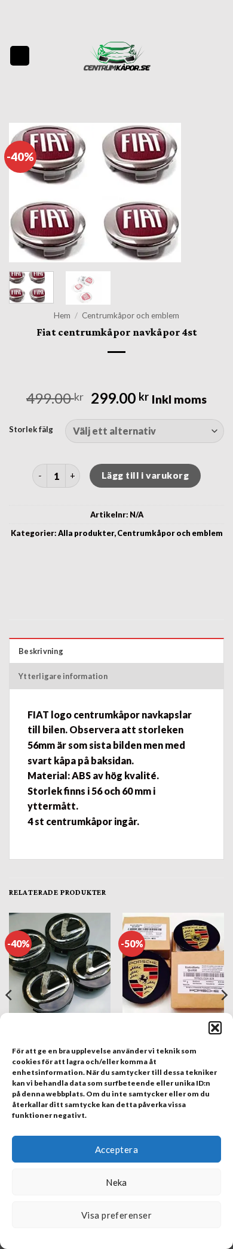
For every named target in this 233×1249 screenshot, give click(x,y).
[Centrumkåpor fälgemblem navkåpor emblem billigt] (116, 56)
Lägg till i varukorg (145, 475)
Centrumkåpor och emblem (130, 315)
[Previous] (28, 193)
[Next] (205, 193)
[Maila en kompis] (138, 560)
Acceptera (116, 1149)
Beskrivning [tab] (41, 651)
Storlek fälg (31, 430)
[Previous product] (127, 371)
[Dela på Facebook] (95, 560)
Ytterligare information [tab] (63, 676)
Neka (116, 1182)
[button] (215, 1028)
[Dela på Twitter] (117, 560)
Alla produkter (86, 533)
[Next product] (106, 371)
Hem (62, 315)
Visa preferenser (116, 1215)
